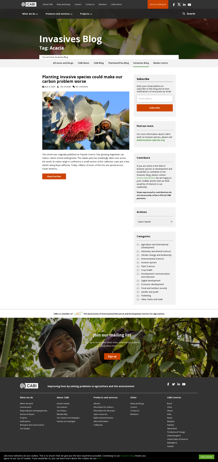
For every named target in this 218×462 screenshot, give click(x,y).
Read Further (54, 176)
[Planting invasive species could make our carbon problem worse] (85, 120)
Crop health (146, 270)
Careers (78, 4)
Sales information (101, 421)
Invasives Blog (127, 455)
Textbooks (98, 425)
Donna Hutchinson (146, 177)
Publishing (146, 295)
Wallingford (172, 442)
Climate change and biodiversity (156, 255)
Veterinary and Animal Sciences (156, 251)
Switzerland (172, 428)
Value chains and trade (152, 299)
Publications (25, 421)
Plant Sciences (148, 266)
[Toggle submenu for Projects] (91, 14)
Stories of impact (27, 414)
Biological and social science (32, 425)
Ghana (170, 410)
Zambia (170, 446)
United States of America (177, 439)
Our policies (62, 407)
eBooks (97, 403)
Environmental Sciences (152, 258)
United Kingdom (174, 435)
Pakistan (170, 425)
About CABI (47, 4)
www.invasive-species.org (151, 140)
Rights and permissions (103, 418)
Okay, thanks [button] (207, 456)
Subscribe (154, 107)
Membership (62, 414)
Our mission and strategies (68, 418)
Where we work (26, 403)
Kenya (169, 418)
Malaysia (170, 421)
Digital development (150, 280)
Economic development (152, 284)
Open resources (100, 414)
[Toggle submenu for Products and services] (71, 14)
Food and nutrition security (154, 288)
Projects (23, 418)
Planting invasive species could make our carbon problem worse (82, 79)
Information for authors (103, 407)
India (169, 414)
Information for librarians (104, 410)
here (99, 458)
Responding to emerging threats (33, 410)
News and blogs (63, 4)
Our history (61, 410)
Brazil (169, 403)
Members (103, 4)
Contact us (90, 4)
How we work (25, 407)
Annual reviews (63, 403)
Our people (25, 428)
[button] (173, 4)
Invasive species (149, 262)
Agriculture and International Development (154, 246)
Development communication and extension (155, 275)
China (169, 407)
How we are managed (66, 421)
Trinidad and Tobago (176, 432)
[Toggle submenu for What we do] (37, 14)
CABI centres (116, 4)
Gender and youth (149, 291)
